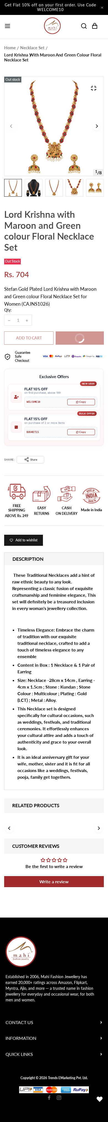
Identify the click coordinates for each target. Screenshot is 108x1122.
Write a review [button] (54, 881)
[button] (96, 126)
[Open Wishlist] (99, 1099)
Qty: (8, 310)
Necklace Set (32, 47)
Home (10, 47)
